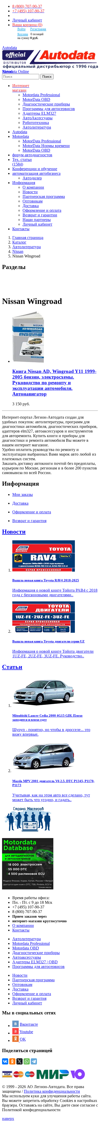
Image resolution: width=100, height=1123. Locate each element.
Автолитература (37, 127)
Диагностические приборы (46, 104)
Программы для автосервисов (49, 109)
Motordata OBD (25, 948)
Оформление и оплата (42, 210)
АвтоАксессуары (38, 118)
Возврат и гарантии (40, 215)
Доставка (31, 206)
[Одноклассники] (12, 1061)
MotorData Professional (42, 141)
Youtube (26, 1032)
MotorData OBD (36, 99)
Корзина (22, 34)
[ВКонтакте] (5, 1061)
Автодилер (32, 178)
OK (23, 1039)
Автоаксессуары (26, 957)
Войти (21, 29)
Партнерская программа (44, 196)
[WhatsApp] (27, 1061)
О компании (33, 187)
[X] (19, 1061)
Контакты (20, 930)
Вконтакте (29, 1024)
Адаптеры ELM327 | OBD (35, 962)
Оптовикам (33, 201)
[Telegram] (34, 1061)
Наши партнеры (37, 219)
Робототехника (36, 122)
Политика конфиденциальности (52, 1091)
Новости (30, 192)
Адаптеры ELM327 (39, 113)
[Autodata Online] (50, 59)
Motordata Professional (41, 95)
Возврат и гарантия (29, 998)
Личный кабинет (27, 20)
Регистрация (38, 29)
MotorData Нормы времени (46, 145)
